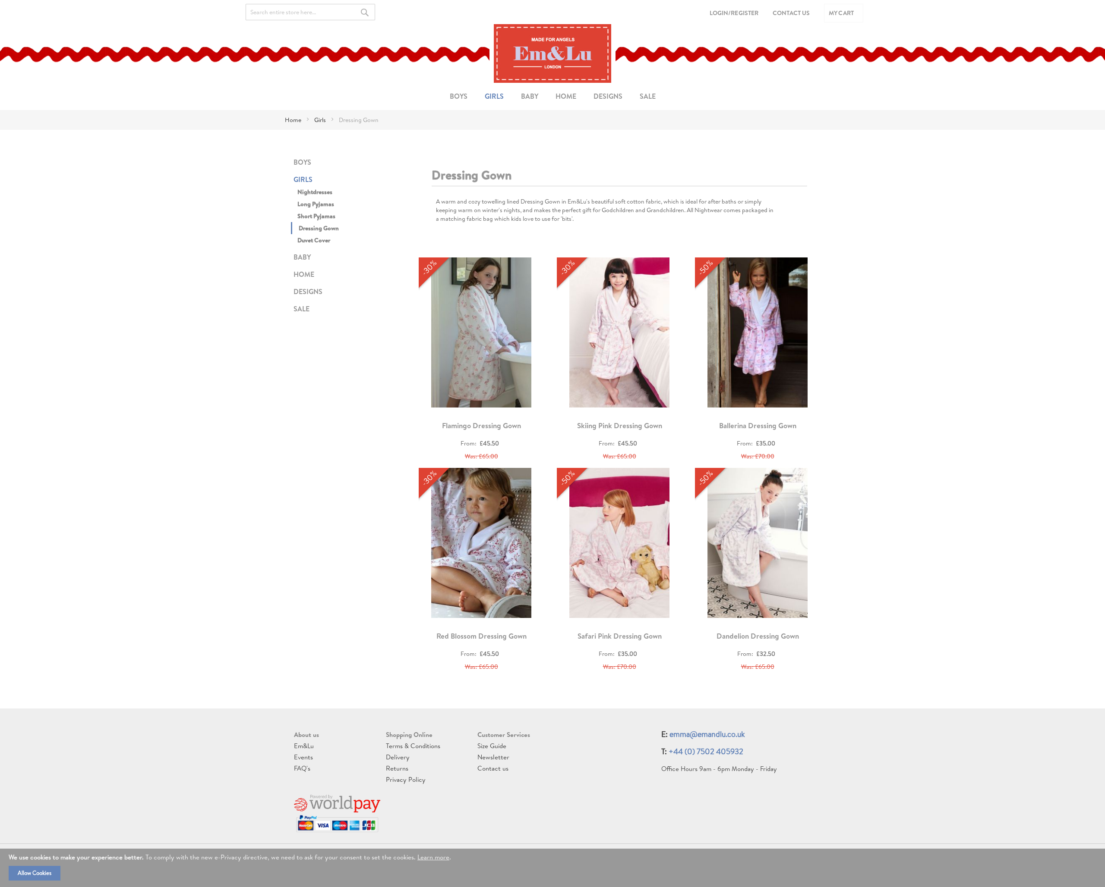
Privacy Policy (406, 779)
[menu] (552, 96)
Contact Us (791, 13)
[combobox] (310, 12)
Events (303, 757)
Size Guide (491, 745)
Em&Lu (304, 745)
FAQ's (302, 768)
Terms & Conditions (413, 745)
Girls (320, 120)
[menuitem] (458, 96)
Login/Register (734, 13)
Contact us (492, 768)
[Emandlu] (552, 53)
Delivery (398, 757)
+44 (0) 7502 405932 (706, 751)
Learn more (433, 857)
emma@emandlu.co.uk (707, 734)
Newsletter (493, 757)
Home (294, 120)
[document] (552, 868)
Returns (397, 768)
